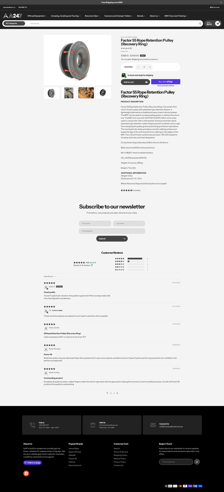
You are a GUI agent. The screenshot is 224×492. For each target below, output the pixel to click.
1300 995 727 (22, 7)
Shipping (135, 59)
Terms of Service (121, 452)
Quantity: (128, 67)
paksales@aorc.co (9, 7)
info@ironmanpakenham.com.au (171, 426)
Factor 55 (124, 51)
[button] (126, 190)
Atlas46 (72, 455)
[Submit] (197, 462)
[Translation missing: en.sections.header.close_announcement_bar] (221, 2)
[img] (49, 283)
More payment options (165, 85)
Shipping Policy (120, 455)
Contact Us (118, 465)
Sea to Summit (75, 465)
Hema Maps (74, 448)
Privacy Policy (120, 462)
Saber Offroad (75, 452)
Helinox (72, 462)
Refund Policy (120, 458)
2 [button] (110, 393)
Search (117, 448)
